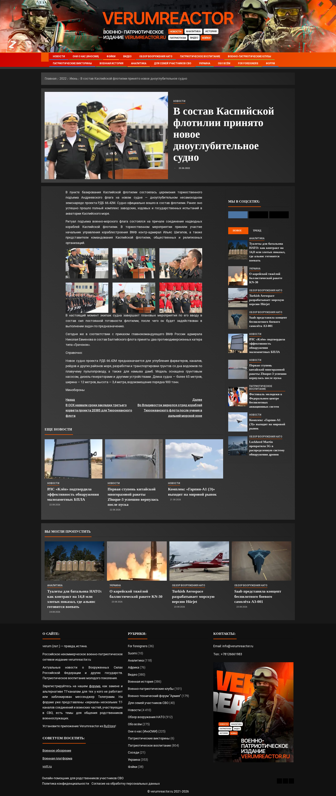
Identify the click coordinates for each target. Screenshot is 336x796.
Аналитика (138, 63)
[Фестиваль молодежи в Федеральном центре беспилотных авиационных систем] (237, 396)
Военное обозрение (57, 750)
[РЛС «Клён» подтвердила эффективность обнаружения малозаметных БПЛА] (73, 459)
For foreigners (248, 63)
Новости (59, 56)
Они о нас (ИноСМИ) (86, 56)
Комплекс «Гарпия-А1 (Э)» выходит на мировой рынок (267, 424)
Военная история (111, 63)
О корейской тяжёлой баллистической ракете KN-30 (265, 278)
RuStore (109, 726)
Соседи (133, 752)
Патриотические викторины (72, 63)
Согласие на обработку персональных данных (126, 783)
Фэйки (111, 56)
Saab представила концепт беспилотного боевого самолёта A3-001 (268, 322)
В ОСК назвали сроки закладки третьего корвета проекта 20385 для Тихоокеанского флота (99, 408)
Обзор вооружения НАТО (155, 56)
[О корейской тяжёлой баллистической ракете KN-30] (237, 275)
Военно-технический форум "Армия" (154, 696)
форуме (94, 686)
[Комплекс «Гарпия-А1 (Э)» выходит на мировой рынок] (194, 459)
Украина (204, 63)
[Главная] (45, 57)
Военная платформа (57, 758)
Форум (270, 63)
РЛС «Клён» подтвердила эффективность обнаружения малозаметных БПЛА (73, 494)
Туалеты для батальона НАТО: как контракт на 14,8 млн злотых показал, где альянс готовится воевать (267, 252)
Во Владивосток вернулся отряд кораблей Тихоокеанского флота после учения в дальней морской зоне (170, 408)
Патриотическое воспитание (200, 56)
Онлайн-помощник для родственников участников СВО (83, 778)
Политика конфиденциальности (65, 783)
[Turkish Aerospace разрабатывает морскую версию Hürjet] (237, 297)
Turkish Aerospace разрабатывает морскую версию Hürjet (266, 300)
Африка (133, 667)
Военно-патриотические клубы (249, 56)
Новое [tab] (237, 230)
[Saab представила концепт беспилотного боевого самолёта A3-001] (237, 319)
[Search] (292, 60)
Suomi (132, 653)
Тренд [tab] (257, 230)
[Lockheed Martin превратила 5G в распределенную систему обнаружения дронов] (237, 445)
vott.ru (47, 766)
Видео (127, 56)
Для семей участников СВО (172, 63)
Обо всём (224, 63)
